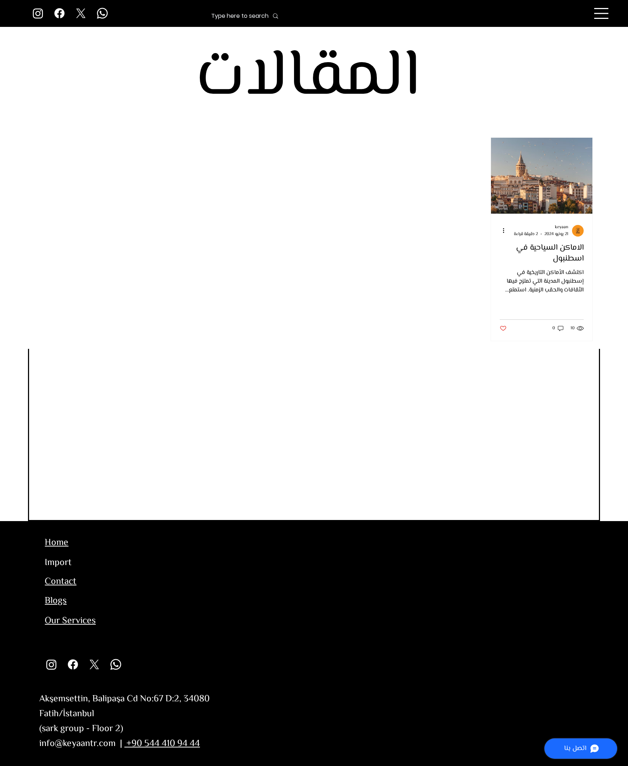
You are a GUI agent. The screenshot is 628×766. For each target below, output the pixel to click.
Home (56, 543)
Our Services (70, 621)
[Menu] (601, 13)
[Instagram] (38, 13)
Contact (60, 581)
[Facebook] (59, 13)
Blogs (56, 601)
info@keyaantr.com (77, 744)
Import (58, 563)
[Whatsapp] (102, 13)
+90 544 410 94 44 (162, 744)
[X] (81, 13)
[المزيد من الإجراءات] (500, 230)
